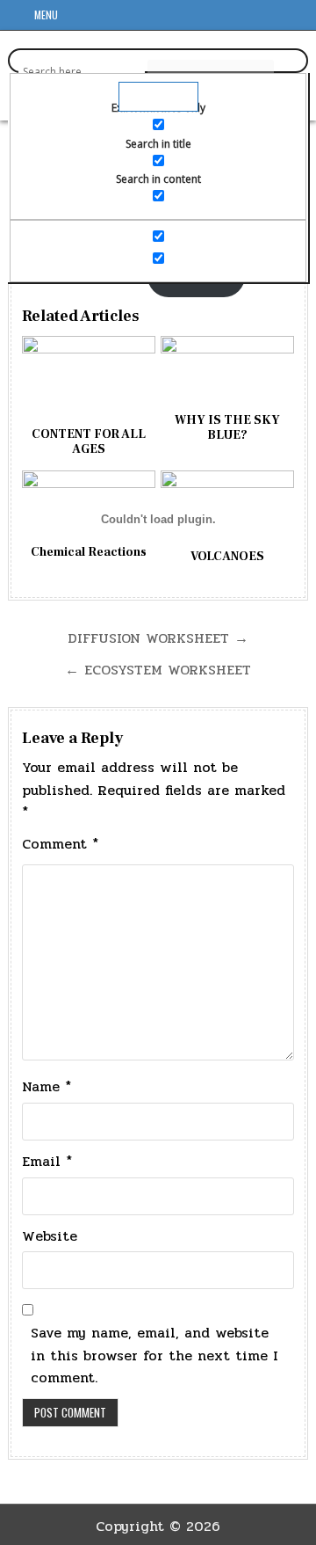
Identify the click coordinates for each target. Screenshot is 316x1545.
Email (47, 1161)
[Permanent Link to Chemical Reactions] (88, 506)
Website (49, 1236)
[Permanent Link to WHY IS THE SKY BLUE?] (227, 372)
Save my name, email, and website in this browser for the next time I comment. (154, 1355)
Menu (46, 14)
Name (46, 1086)
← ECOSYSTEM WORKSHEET (158, 670)
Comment (60, 844)
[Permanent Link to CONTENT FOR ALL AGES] (88, 379)
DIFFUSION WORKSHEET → (158, 638)
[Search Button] (298, 17)
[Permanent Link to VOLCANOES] (227, 507)
